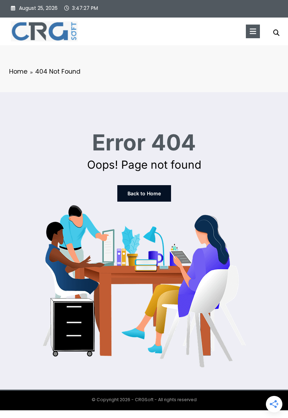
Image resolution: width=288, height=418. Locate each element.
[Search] (276, 33)
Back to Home (144, 193)
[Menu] (253, 31)
